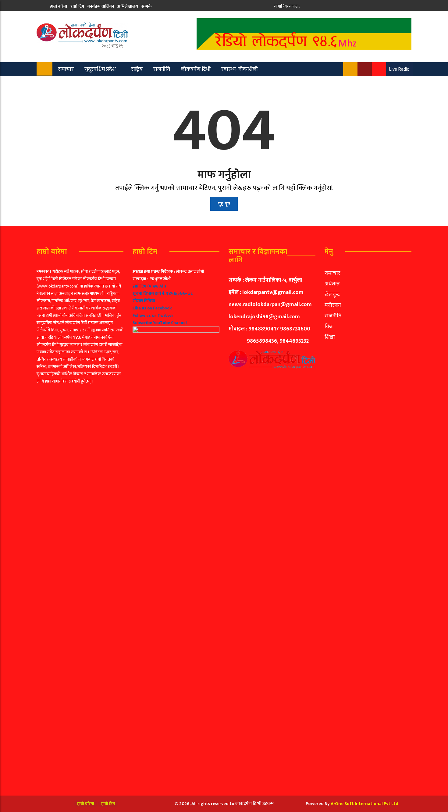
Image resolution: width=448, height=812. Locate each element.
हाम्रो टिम (77, 6)
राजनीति (161, 69)
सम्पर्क (146, 6)
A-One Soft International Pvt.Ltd (364, 803)
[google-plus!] (318, 6)
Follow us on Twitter (153, 315)
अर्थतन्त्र (332, 283)
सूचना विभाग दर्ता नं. (149, 293)
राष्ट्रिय (137, 69)
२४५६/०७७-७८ (179, 293)
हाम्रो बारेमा (58, 6)
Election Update (98, 83)
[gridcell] (176, 525)
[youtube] (325, 6)
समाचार (66, 69)
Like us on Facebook (152, 308)
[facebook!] (305, 6)
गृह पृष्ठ (224, 204)
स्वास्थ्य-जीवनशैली (239, 69)
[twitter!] (312, 6)
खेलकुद (62, 83)
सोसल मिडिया (144, 300)
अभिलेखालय (127, 6)
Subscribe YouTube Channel (160, 322)
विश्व (329, 326)
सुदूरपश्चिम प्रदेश (100, 69)
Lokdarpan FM (143, 83)
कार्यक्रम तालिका (100, 6)
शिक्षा (330, 337)
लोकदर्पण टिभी (196, 69)
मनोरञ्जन (333, 305)
